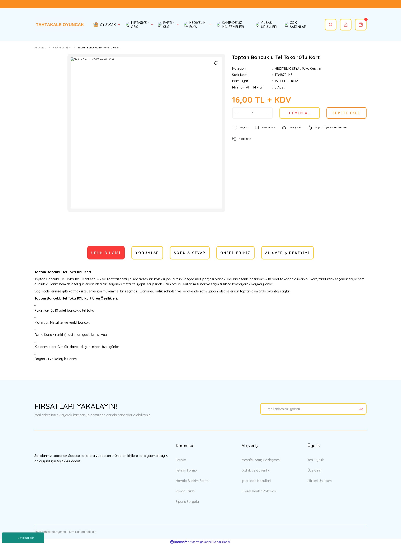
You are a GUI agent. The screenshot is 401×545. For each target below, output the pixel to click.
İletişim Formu (186, 470)
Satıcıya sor (26, 538)
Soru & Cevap (190, 253)
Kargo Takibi (185, 491)
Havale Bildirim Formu (192, 481)
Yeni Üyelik (315, 460)
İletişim (181, 460)
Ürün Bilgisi (106, 253)
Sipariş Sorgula (187, 501)
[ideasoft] (178, 542)
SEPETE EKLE (346, 113)
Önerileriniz (235, 253)
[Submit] (361, 409)
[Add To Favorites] (216, 63)
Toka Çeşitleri (312, 68)
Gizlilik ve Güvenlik (255, 470)
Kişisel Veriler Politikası (259, 491)
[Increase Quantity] (268, 113)
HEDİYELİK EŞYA (287, 68)
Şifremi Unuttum (319, 481)
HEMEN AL (299, 113)
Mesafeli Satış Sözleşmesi (260, 460)
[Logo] (59, 24)
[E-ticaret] (200, 542)
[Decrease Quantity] (237, 113)
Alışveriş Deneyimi (287, 253)
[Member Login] (346, 24)
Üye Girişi (314, 470)
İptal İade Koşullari (256, 481)
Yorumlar (147, 253)
